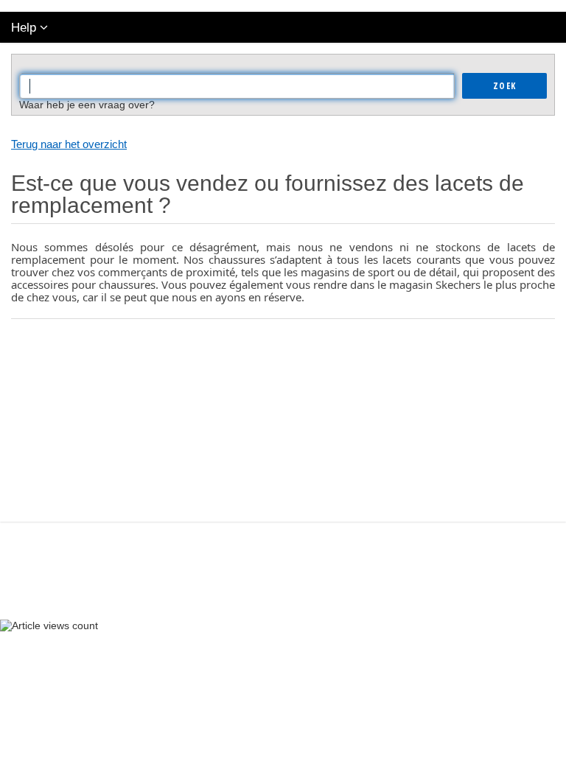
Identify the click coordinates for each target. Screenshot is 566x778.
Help (23, 28)
